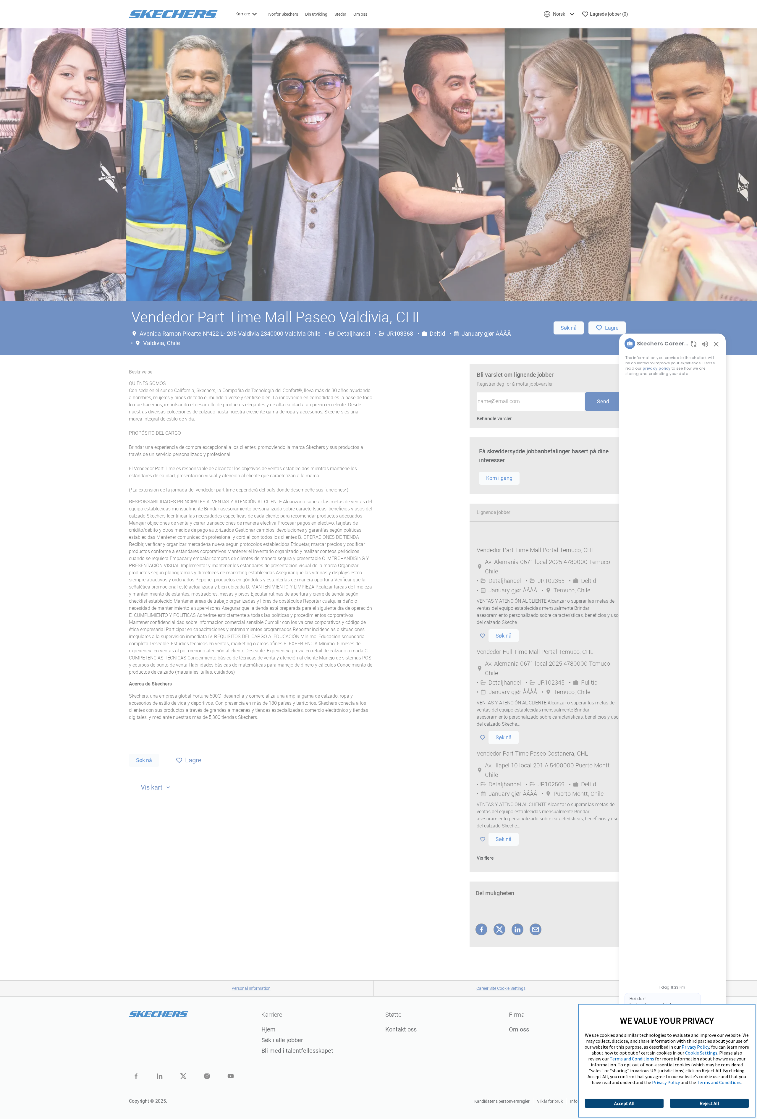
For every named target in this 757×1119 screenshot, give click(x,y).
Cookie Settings (701, 1053)
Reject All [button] (709, 1103)
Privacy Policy (695, 1047)
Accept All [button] (624, 1103)
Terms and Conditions (632, 1059)
